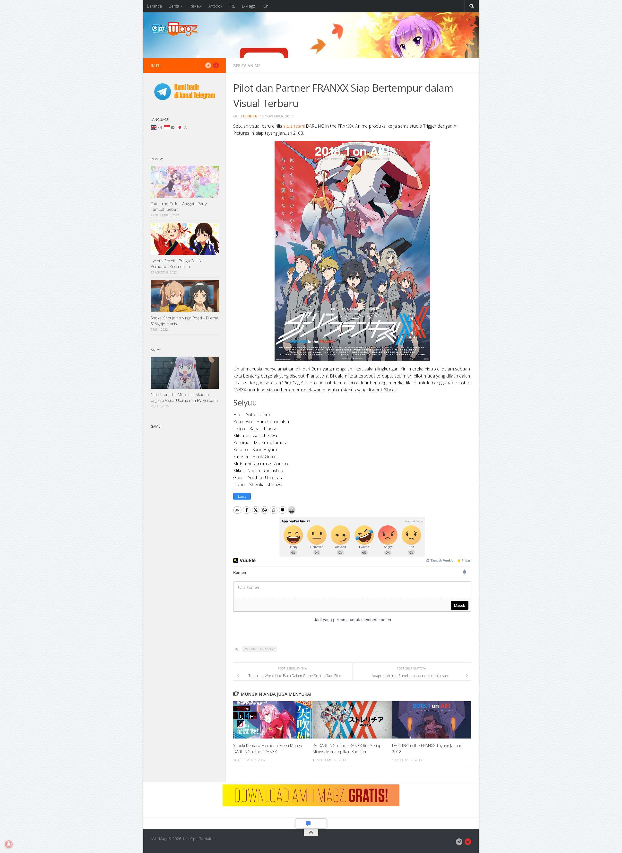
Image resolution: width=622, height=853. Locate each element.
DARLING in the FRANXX (259, 649)
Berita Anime (246, 65)
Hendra (250, 116)
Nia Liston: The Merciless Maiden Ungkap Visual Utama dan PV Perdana (184, 397)
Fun (265, 6)
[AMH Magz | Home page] (174, 29)
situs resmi (294, 126)
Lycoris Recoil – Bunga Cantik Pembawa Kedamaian (176, 263)
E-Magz (248, 6)
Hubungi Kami (311, 823)
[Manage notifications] (9, 844)
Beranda (154, 6)
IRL (232, 6)
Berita (174, 6)
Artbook (215, 6)
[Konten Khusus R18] (216, 65)
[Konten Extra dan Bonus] (208, 65)
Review (196, 6)
